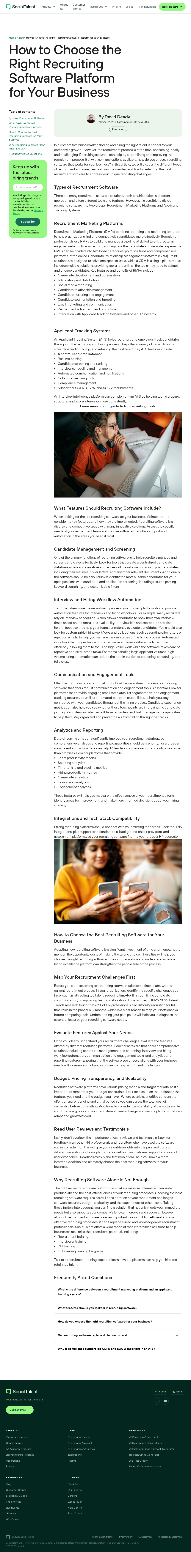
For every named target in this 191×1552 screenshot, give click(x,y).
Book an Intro (172, 6)
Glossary (11, 1513)
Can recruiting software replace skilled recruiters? (92, 1335)
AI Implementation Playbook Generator (151, 1449)
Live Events (12, 1507)
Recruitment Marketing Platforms (131, 205)
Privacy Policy (125, 1536)
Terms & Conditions (102, 1536)
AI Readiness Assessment (143, 1437)
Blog (21, 37)
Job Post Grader (138, 1460)
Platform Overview (17, 1437)
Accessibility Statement (170, 1536)
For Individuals (147, 6)
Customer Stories (79, 6)
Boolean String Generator (144, 1454)
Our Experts (75, 1490)
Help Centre (75, 1507)
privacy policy (33, 232)
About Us (64, 6)
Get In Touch (75, 1501)
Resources (96, 6)
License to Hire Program (20, 1454)
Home (12, 37)
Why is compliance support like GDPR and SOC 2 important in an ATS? (106, 1348)
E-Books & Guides (16, 1495)
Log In (129, 6)
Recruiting (118, 129)
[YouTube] (165, 1401)
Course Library (14, 1443)
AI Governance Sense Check (145, 1443)
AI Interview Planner (79, 1437)
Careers (72, 1495)
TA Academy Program (18, 1449)
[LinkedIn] (156, 1401)
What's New (13, 1519)
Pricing (116, 6)
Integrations (13, 1460)
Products (45, 6)
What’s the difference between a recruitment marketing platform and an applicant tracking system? (115, 1291)
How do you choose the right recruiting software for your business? (105, 1321)
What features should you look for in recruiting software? (97, 1308)
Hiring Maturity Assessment (145, 1466)
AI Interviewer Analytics (81, 1449)
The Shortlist (13, 1501)
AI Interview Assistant (80, 1443)
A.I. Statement (145, 1536)
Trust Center (75, 1513)
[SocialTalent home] (20, 6)
